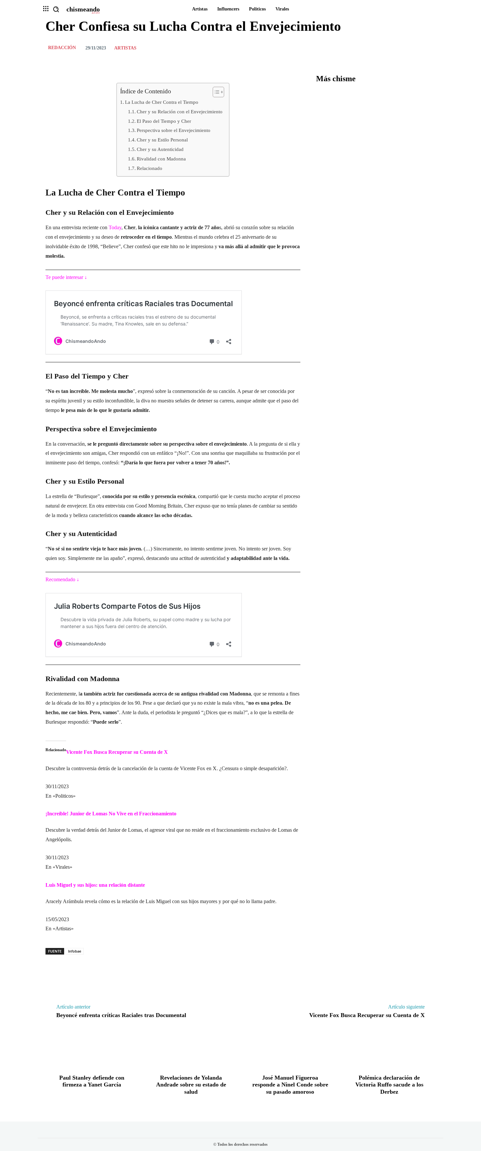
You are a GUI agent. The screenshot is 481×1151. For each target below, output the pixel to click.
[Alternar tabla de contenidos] (215, 92)
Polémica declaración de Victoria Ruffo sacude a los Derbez (389, 1084)
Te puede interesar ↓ (66, 277)
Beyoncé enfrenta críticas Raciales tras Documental (121, 1015)
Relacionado (149, 168)
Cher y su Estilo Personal (162, 139)
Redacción (62, 48)
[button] (55, 9)
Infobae (74, 951)
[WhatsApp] (429, 47)
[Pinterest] (413, 47)
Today (114, 227)
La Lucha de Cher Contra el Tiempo (161, 102)
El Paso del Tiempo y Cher (164, 121)
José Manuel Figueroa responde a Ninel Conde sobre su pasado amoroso (290, 1084)
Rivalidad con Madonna (161, 158)
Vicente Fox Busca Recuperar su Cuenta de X (117, 752)
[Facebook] (383, 47)
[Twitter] (398, 47)
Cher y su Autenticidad (160, 149)
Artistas (125, 48)
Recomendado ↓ (62, 579)
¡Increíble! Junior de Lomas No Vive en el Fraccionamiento (110, 813)
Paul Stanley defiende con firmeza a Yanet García (91, 1081)
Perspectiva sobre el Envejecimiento (173, 130)
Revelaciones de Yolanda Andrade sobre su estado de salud (191, 1084)
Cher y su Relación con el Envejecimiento (180, 111)
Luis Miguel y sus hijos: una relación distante (95, 885)
